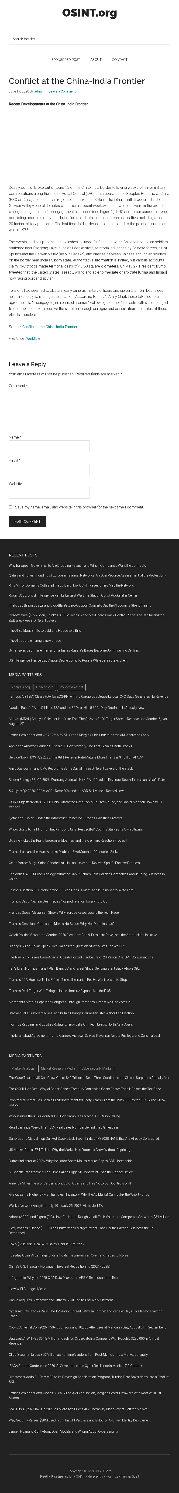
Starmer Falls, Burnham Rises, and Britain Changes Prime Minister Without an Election (71, 1013)
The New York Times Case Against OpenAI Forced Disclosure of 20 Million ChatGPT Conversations (81, 957)
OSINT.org (89, 12)
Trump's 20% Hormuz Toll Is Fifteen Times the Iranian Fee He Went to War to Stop (68, 980)
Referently (95, 1476)
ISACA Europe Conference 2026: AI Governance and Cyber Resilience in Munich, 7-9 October (75, 1366)
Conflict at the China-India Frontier (49, 327)
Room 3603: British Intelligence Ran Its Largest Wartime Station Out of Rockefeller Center (73, 595)
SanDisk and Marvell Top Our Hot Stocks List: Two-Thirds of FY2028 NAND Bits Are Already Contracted (84, 1138)
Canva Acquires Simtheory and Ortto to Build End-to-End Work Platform (61, 1300)
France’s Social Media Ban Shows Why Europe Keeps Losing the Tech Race (64, 912)
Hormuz (112, 1476)
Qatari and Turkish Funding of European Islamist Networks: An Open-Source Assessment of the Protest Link (87, 575)
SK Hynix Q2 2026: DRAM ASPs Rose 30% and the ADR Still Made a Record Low (66, 791)
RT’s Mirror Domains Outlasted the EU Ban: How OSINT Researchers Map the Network (71, 585)
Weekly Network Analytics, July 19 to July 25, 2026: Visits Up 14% (56, 1206)
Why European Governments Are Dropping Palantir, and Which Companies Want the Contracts (77, 565)
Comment (18, 386)
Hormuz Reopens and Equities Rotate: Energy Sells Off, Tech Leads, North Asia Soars (71, 1024)
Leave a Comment (62, 91)
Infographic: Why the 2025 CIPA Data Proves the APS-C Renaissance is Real (63, 1278)
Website (15, 484)
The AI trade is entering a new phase (35, 640)
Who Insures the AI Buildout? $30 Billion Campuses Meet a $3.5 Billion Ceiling (64, 1116)
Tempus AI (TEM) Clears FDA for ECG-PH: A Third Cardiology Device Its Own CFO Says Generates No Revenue (88, 696)
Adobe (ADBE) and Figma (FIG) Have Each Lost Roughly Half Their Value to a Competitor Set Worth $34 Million (89, 1217)
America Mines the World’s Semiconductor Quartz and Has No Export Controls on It (70, 1183)
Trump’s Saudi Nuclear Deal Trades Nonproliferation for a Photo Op (58, 901)
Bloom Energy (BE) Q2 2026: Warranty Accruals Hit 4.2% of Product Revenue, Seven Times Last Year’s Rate (87, 780)
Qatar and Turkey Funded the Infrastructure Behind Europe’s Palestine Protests (66, 818)
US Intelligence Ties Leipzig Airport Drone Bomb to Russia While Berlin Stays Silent (68, 660)
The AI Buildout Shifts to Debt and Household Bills (45, 630)
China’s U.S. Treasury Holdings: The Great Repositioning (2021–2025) (59, 1266)
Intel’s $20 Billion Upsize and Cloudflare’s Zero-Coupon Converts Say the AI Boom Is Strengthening (80, 605)
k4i (71, 1476)
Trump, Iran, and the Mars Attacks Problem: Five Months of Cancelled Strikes (64, 852)
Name (15, 437)
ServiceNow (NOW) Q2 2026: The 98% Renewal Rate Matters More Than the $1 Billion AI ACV (76, 757)
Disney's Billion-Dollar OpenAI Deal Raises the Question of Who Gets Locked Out (66, 946)
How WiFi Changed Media (27, 1289)
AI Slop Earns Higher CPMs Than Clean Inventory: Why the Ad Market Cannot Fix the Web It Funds (79, 1194)
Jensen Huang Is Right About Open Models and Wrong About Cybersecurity (63, 1431)
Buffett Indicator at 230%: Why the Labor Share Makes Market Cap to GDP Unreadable (70, 1161)
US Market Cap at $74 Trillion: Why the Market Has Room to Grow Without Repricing (69, 1150)
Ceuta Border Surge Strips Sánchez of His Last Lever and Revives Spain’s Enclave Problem (74, 863)
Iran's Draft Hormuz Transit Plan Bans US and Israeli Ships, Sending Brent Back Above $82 (74, 968)
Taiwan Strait (130, 1476)
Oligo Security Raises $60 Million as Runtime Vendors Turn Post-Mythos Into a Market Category (78, 1354)
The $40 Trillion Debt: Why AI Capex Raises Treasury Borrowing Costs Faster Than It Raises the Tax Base (85, 1089)
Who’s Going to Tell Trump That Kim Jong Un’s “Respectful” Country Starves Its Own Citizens (76, 829)
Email (14, 460)
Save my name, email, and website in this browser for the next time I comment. (79, 507)
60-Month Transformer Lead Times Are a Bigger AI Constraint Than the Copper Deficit (71, 1172)
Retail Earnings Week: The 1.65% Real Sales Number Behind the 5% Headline (63, 1127)
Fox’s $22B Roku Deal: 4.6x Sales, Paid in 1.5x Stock (46, 1244)
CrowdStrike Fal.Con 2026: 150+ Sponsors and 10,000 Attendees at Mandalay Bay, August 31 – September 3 (87, 1327)
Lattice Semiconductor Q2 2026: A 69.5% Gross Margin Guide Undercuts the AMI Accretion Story (79, 735)
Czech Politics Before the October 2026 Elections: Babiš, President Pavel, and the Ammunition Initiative (83, 935)
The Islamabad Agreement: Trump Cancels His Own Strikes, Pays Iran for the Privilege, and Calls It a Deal (84, 1035)
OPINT (80, 1476)
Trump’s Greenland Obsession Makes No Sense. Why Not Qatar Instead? (61, 924)
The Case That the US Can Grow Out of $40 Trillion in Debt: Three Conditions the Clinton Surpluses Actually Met (89, 1078)
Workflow (33, 338)
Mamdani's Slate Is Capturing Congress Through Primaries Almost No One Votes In (70, 1002)
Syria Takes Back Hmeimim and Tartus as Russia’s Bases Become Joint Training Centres (74, 650)
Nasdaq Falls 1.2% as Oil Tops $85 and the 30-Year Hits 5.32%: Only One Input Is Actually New (76, 708)
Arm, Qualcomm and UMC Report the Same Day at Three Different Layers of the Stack (71, 768)
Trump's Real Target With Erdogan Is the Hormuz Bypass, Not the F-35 (60, 991)
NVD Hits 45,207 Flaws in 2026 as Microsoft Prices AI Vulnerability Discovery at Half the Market (78, 1409)
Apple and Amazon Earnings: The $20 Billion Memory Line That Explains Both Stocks (70, 746)
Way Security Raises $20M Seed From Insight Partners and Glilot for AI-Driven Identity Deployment (80, 1420)
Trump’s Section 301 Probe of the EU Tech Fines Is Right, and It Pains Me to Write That (71, 890)
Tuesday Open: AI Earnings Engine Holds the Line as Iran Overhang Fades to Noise (68, 1255)
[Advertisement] (89, 145)
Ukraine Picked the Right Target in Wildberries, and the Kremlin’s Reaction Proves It (68, 840)
